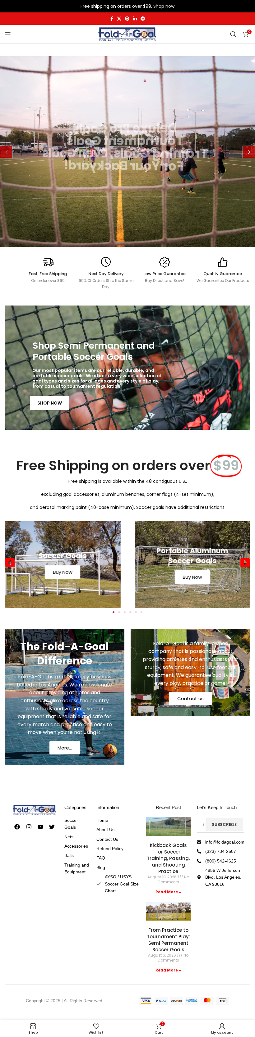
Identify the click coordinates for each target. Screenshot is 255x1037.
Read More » (168, 891)
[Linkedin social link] (135, 19)
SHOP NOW (49, 403)
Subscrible (224, 824)
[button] (10, 562)
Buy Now (192, 577)
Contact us (190, 698)
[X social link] (119, 19)
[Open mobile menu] (8, 34)
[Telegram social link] (143, 19)
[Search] (233, 34)
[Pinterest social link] (127, 19)
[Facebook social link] (112, 19)
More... (65, 748)
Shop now (163, 6)
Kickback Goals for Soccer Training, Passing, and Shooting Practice (168, 858)
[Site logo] (127, 34)
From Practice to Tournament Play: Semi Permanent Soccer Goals (168, 940)
